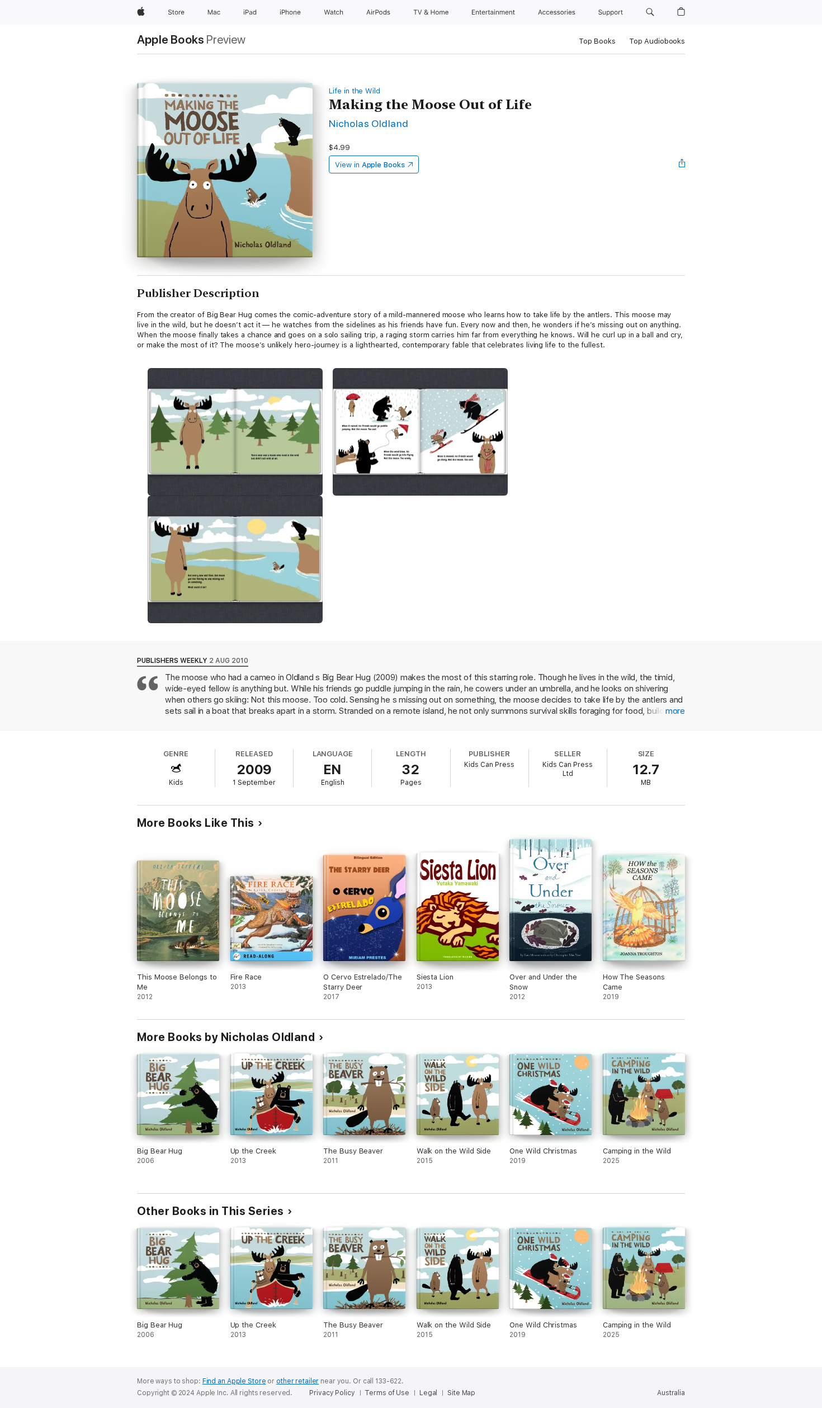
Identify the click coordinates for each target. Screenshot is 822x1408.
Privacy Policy (332, 1393)
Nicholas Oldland (369, 123)
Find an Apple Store (234, 1381)
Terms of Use (387, 1393)
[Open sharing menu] (682, 164)
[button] (650, 12)
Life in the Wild (354, 91)
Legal (428, 1393)
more (675, 711)
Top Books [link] (597, 41)
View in (370, 165)
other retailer (297, 1381)
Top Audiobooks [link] (657, 41)
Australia (671, 1393)
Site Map (461, 1393)
